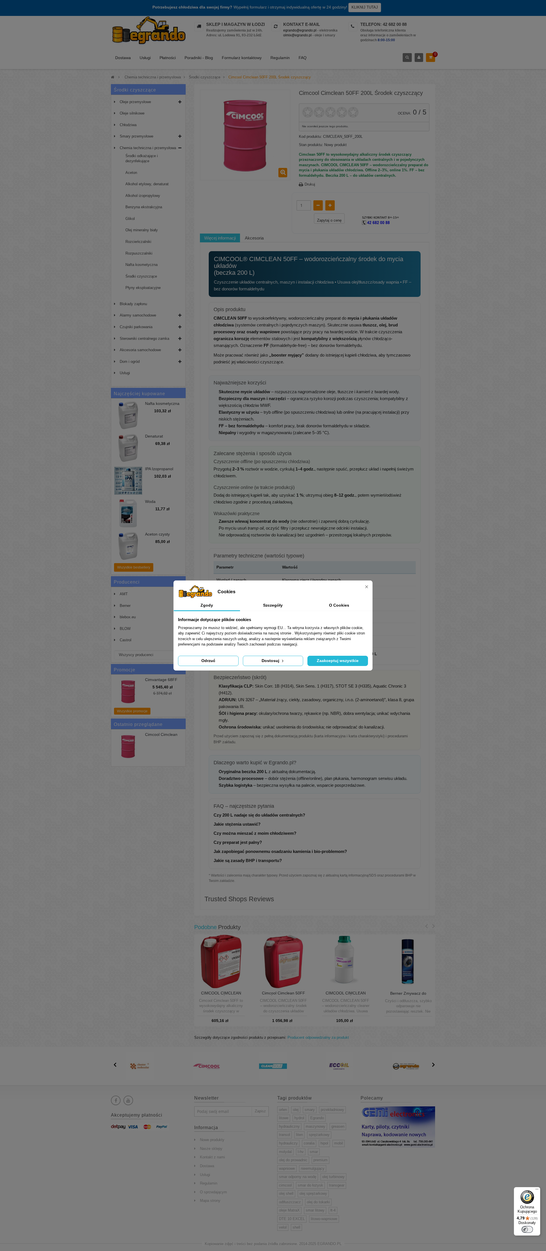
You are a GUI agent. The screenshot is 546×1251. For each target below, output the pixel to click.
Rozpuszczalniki (138, 253)
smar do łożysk (310, 1185)
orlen (283, 1110)
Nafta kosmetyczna (141, 265)
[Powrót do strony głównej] (112, 77)
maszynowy (315, 1126)
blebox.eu (128, 617)
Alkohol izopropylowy (142, 195)
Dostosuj (271, 660)
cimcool (285, 1185)
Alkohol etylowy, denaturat (147, 184)
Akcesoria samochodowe (140, 350)
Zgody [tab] (206, 605)
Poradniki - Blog (199, 57)
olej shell (286, 1193)
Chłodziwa (128, 125)
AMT (124, 594)
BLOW (125, 628)
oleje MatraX (289, 1210)
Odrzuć (208, 660)
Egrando (317, 1118)
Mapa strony (210, 1200)
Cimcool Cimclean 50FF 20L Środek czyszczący (283, 995)
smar (314, 1152)
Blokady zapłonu (133, 304)
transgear (336, 1185)
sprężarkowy (319, 1135)
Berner (125, 605)
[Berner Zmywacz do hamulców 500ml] (408, 961)
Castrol (125, 640)
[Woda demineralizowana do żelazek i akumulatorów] (128, 513)
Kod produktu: (310, 136)
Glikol (130, 219)
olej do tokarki (318, 1202)
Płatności (168, 57)
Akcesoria (254, 238)
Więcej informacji (220, 238)
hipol (324, 1143)
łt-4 (333, 1210)
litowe (283, 1118)
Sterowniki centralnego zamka (144, 338)
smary (310, 1110)
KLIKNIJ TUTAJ (364, 7)
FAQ (303, 57)
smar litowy (315, 1210)
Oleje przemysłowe (135, 102)
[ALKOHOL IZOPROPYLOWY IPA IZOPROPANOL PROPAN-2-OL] (128, 481)
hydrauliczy (288, 1143)
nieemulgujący (312, 1168)
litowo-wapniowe (324, 1219)
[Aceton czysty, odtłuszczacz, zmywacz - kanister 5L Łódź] (128, 546)
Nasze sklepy (211, 1148)
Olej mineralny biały (141, 230)
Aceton (131, 172)
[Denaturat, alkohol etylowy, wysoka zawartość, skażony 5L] (128, 448)
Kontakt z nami (212, 1157)
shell (296, 1227)
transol (284, 1135)
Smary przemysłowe (136, 136)
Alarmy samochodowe (138, 315)
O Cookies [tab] (339, 605)
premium (320, 1160)
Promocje (124, 669)
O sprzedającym (213, 1192)
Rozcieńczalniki (138, 242)
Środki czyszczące (141, 276)
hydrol (299, 1118)
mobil (338, 1143)
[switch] (527, 1229)
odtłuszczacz (290, 1202)
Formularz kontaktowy (242, 57)
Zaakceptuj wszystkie (338, 660)
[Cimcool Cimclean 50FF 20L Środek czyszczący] (283, 961)
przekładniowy (332, 1110)
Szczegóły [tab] (273, 605)
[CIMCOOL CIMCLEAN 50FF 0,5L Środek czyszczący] (345, 961)
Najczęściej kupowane (139, 393)
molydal (285, 1152)
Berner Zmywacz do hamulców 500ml (408, 995)
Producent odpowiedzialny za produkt (318, 1037)
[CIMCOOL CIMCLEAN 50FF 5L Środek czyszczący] (221, 961)
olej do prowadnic (293, 1160)
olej (296, 1110)
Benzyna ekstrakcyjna (143, 207)
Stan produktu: (311, 145)
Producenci (127, 582)
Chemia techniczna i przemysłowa (148, 148)
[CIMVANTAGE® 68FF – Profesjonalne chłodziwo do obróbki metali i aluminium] (128, 691)
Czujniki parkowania (136, 327)
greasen (337, 1126)
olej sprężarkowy (313, 1193)
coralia (309, 1143)
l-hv (301, 1152)
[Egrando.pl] (148, 31)
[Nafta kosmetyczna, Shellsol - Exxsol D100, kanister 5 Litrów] (128, 415)
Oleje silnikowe (132, 113)
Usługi (145, 57)
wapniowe (287, 1168)
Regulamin (280, 57)
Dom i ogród (130, 361)
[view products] (140, 1066)
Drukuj (310, 184)
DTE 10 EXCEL (292, 1219)
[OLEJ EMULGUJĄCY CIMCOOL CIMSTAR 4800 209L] (128, 746)
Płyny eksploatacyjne (143, 288)
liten (299, 1135)
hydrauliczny (289, 1126)
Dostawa (123, 57)
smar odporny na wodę (297, 1177)
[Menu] (536, 1190)
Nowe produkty (212, 1140)
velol (283, 1227)
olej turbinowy (333, 1177)
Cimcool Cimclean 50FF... (161, 736)
